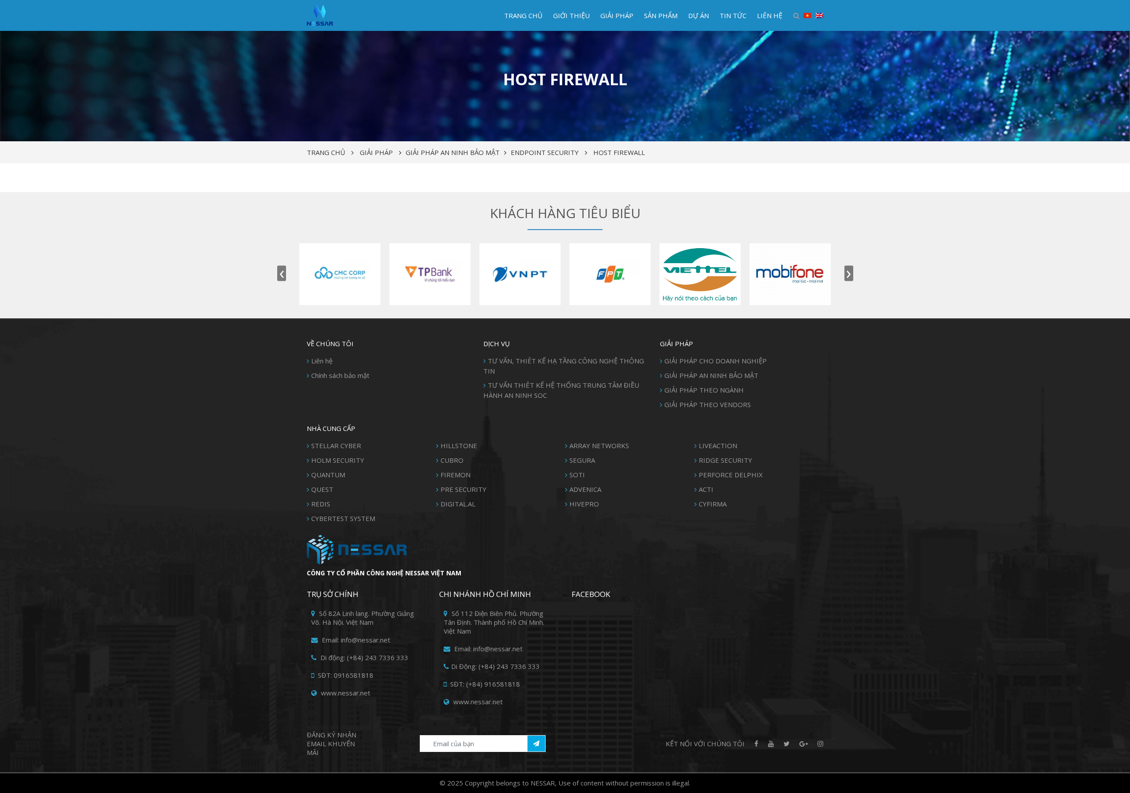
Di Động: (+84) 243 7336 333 (495, 666)
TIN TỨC (732, 15)
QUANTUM (328, 474)
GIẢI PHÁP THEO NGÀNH (704, 389)
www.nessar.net (344, 692)
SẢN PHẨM (661, 15)
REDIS (320, 503)
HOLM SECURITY (337, 460)
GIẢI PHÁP (616, 15)
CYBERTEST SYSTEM (343, 518)
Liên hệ (321, 360)
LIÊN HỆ (769, 15)
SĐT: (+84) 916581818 (484, 684)
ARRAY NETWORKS (599, 445)
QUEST (322, 489)
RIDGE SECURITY (725, 460)
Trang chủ (326, 152)
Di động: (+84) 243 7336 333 (363, 657)
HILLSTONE (459, 445)
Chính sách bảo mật (340, 375)
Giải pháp (376, 152)
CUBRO (452, 460)
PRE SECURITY (463, 489)
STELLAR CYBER (336, 445)
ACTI (706, 489)
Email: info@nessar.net (355, 639)
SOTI (577, 474)
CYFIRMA (713, 503)
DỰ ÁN (698, 15)
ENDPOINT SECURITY (545, 152)
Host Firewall (619, 152)
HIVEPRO (584, 503)
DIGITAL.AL (458, 503)
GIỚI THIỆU (571, 15)
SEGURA (582, 460)
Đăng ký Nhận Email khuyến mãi (331, 743)
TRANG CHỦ (523, 15)
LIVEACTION (718, 445)
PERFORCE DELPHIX (731, 474)
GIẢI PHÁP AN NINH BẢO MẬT (453, 152)
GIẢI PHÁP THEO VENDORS (707, 404)
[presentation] (281, 273)
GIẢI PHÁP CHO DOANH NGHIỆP (715, 360)
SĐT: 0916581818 (344, 675)
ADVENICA (585, 489)
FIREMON (456, 474)
